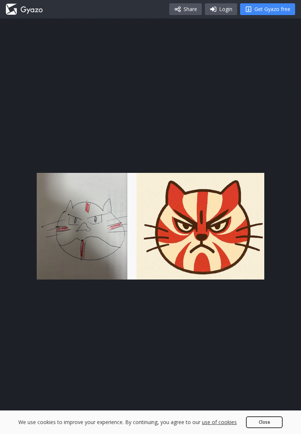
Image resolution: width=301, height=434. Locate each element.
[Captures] (24, 9)
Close (264, 422)
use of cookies (219, 422)
